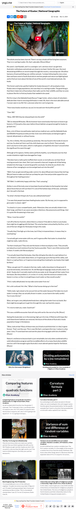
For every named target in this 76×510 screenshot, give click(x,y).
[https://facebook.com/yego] (46, 506)
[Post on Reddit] (18, 16)
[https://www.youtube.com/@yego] (65, 506)
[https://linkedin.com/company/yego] (57, 506)
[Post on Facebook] (8, 16)
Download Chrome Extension (52, 7)
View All (71, 375)
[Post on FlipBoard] (21, 16)
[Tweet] (11, 16)
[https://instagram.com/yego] (54, 506)
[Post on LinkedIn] (15, 16)
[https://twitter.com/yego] (50, 506)
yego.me (7, 2)
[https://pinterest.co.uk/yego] (61, 506)
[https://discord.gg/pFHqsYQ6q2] (72, 506)
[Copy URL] (25, 16)
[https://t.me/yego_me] (68, 506)
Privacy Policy (17, 506)
